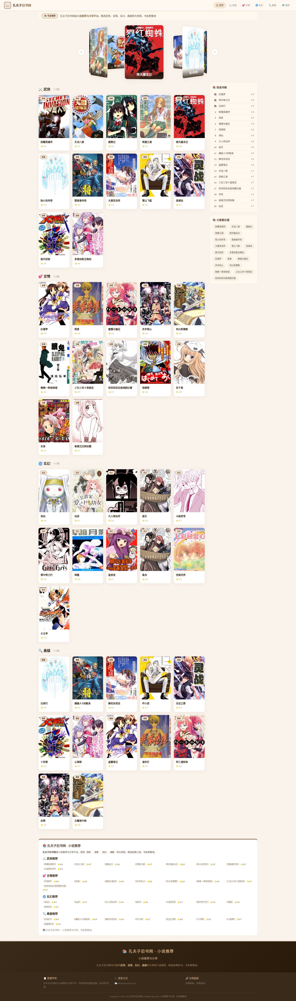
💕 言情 (246, 5)
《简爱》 (77, 881)
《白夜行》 (48, 919)
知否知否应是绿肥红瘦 (225, 278)
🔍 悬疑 (272, 5)
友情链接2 (201, 983)
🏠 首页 (220, 5)
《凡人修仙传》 (111, 902)
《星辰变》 (48, 906)
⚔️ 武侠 (233, 5)
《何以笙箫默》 (172, 881)
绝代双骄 (219, 252)
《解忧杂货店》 (111, 919)
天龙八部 (236, 226)
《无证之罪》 (171, 919)
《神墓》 (230, 902)
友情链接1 (190, 983)
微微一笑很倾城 (222, 271)
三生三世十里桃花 (244, 271)
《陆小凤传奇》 (202, 864)
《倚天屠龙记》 (172, 864)
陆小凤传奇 (220, 239)
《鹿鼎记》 (109, 864)
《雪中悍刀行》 (202, 902)
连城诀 (249, 246)
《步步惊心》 (140, 881)
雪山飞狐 (236, 246)
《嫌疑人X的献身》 (82, 919)
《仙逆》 (77, 902)
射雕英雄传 (220, 226)
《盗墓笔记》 (49, 924)
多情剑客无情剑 (237, 252)
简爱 (229, 258)
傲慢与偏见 (243, 258)
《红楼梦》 (48, 881)
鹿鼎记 (249, 226)
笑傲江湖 (219, 233)
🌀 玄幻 (259, 5)
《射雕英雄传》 (50, 864)
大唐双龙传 (220, 246)
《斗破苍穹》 (171, 902)
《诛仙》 (47, 902)
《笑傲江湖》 (140, 864)
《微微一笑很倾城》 (204, 881)
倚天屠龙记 (235, 233)
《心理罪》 (231, 919)
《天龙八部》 (79, 864)
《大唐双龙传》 (50, 868)
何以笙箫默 (235, 265)
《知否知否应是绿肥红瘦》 (55, 886)
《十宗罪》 (200, 919)
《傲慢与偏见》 (111, 881)
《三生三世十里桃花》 (236, 881)
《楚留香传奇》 (233, 864)
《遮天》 (138, 902)
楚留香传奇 (237, 239)
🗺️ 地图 (285, 5)
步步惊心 (219, 265)
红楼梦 (218, 258)
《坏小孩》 (139, 919)
